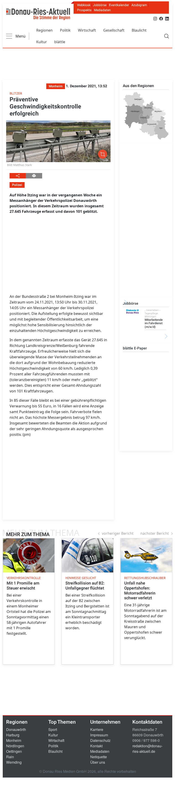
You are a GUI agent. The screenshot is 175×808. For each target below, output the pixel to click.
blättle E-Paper (135, 348)
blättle (59, 41)
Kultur (41, 41)
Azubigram (139, 5)
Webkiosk (83, 5)
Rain (10, 756)
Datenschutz (100, 740)
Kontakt (96, 745)
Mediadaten (102, 10)
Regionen (44, 30)
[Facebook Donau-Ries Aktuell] (161, 18)
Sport (52, 729)
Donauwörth (16, 729)
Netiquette (98, 756)
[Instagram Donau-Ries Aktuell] (155, 18)
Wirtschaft (87, 30)
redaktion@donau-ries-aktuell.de (147, 748)
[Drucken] (34, 175)
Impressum (99, 735)
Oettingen (14, 751)
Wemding (14, 762)
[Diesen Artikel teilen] (18, 175)
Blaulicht (139, 30)
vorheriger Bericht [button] (118, 533)
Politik (65, 30)
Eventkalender (119, 5)
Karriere (96, 729)
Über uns (97, 762)
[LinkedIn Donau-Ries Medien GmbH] (167, 18)
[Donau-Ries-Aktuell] (38, 14)
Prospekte (84, 10)
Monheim (13, 740)
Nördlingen (15, 745)
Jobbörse (99, 5)
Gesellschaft (113, 30)
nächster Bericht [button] (154, 533)
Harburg (12, 735)
